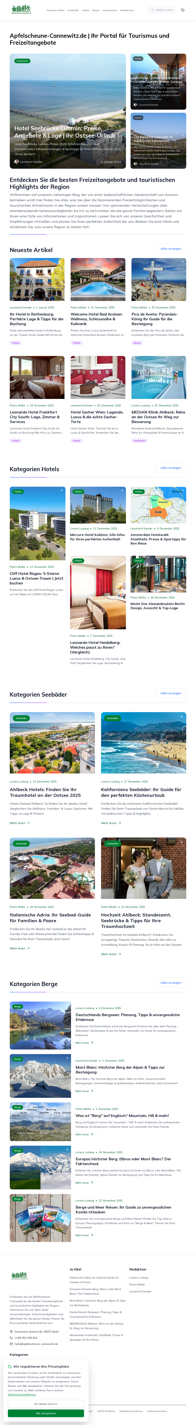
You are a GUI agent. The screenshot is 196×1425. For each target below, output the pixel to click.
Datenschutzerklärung (22, 1394)
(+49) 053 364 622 (26, 1338)
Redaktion (137, 1269)
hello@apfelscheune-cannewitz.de (36, 1344)
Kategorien (19, 1354)
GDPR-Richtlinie (106, 1411)
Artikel (75, 1269)
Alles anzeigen (171, 249)
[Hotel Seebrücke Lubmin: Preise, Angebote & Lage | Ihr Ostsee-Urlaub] (68, 111)
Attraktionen (127, 10)
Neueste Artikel (55, 10)
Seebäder (73, 10)
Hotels (85, 10)
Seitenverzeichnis (157, 1411)
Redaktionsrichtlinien (131, 1411)
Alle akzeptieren (46, 1413)
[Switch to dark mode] (182, 10)
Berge (95, 10)
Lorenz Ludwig (140, 405)
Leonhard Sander (21, 307)
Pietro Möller (78, 307)
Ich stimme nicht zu (46, 1404)
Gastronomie (109, 10)
